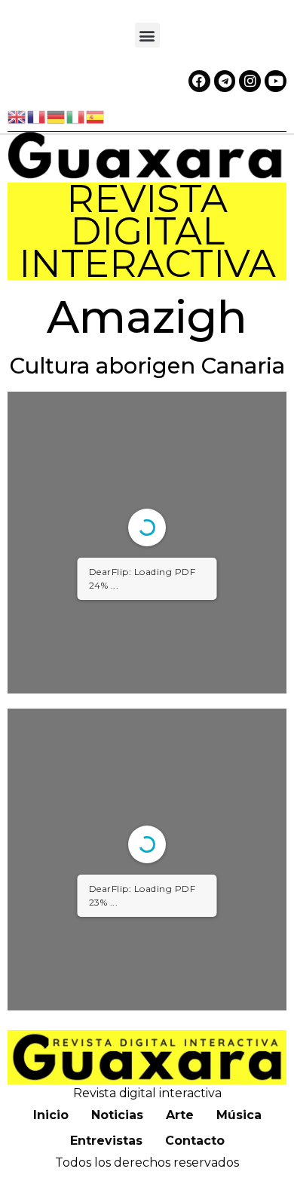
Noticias (117, 1115)
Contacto (195, 1140)
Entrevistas (106, 1140)
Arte (180, 1115)
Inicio (51, 1115)
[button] (147, 35)
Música (239, 1115)
